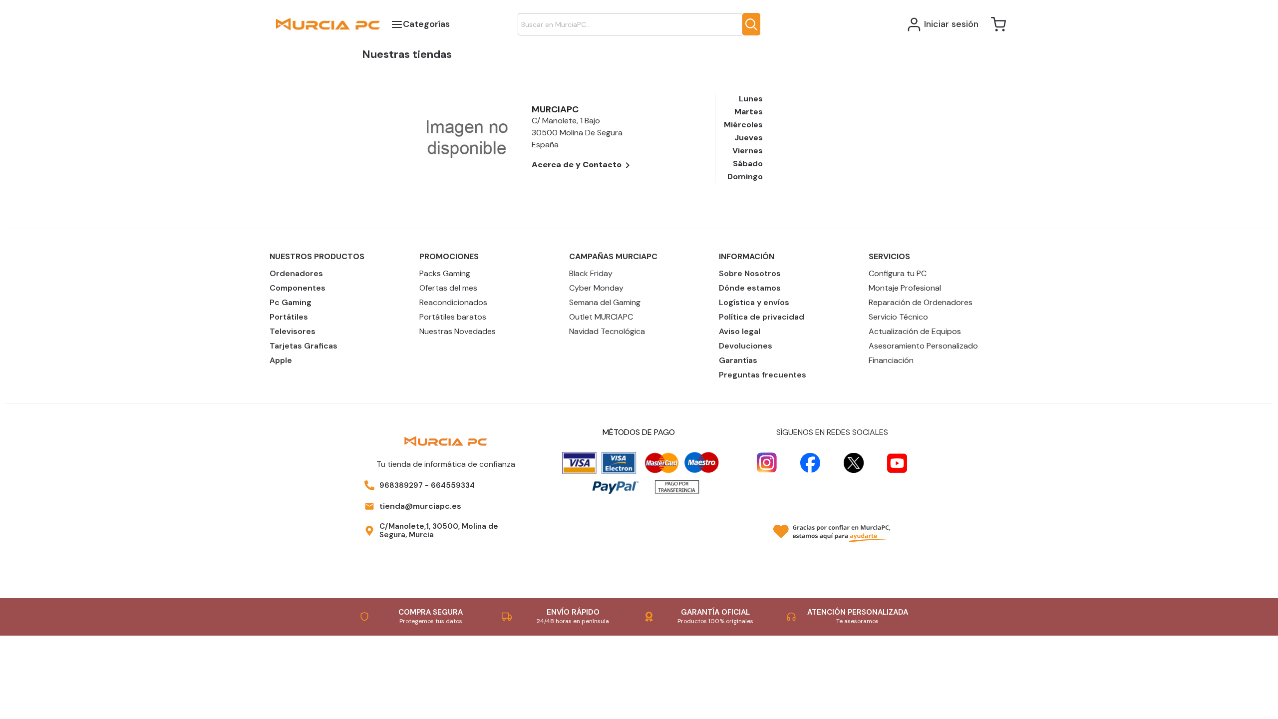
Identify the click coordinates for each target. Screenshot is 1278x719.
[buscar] (751, 24)
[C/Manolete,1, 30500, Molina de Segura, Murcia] (369, 531)
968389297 (401, 485)
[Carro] (998, 24)
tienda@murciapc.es (420, 506)
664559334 (453, 485)
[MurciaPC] (328, 23)
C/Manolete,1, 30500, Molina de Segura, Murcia (438, 530)
